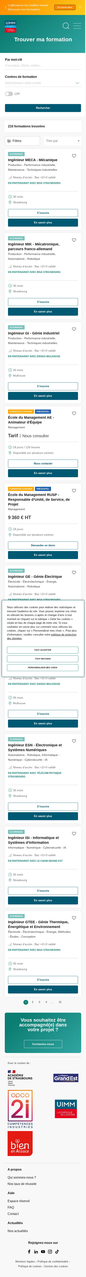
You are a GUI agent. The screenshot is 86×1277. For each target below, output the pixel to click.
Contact (13, 1214)
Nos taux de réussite (22, 1184)
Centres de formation (21, 76)
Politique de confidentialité (53, 1261)
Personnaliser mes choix (42, 667)
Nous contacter (43, 463)
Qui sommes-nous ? (22, 1177)
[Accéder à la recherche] (66, 26)
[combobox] (5, 83)
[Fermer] (80, 7)
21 (60, 1002)
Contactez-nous (43, 1044)
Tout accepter (42, 650)
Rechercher (43, 107)
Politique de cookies (30, 1266)
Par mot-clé (13, 59)
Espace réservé (19, 1201)
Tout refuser (43, 659)
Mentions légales (25, 1261)
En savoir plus (65, 7)
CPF (17, 93)
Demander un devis (43, 545)
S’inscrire (43, 212)
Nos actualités (18, 1231)
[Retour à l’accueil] (10, 27)
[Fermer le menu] (77, 26)
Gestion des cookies (56, 1266)
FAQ (11, 1207)
